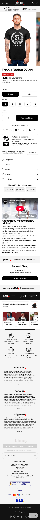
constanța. (13, 421)
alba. (15, 429)
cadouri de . (19, 399)
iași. (29, 419)
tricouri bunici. (31, 376)
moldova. (31, 418)
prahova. (12, 425)
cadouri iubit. (8, 404)
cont (7, 446)
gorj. (24, 429)
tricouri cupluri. (8, 377)
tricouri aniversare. (20, 372)
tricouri (8, 372)
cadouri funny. (27, 394)
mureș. (31, 422)
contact (30, 446)
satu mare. (25, 424)
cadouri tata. (12, 397)
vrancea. (20, 429)
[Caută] (7, 3)
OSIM (28, 476)
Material (7, 169)
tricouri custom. (8, 382)
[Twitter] (25, 516)
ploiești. (33, 421)
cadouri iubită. (16, 404)
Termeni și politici (20, 512)
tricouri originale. (27, 382)
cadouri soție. (8, 402)
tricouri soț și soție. (30, 379)
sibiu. (22, 422)
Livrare (7, 164)
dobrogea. (24, 419)
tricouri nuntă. (27, 377)
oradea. (6, 422)
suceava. (31, 424)
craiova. (19, 421)
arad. (14, 422)
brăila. (11, 422)
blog (22, 296)
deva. (20, 424)
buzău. (10, 424)
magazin (32, 296)
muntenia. (12, 419)
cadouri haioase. (17, 402)
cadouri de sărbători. (29, 402)
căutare (22, 446)
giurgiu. (28, 429)
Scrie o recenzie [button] (20, 278)
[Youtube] (18, 516)
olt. (32, 427)
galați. (29, 421)
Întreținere (8, 179)
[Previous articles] (4, 319)
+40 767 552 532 (21, 471)
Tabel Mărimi (32, 152)
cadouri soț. (29, 400)
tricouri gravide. (18, 377)
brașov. (24, 421)
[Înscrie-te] (35, 455)
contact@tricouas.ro (22, 473)
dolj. (20, 425)
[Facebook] (10, 516)
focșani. (6, 425)
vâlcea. (29, 427)
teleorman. (7, 429)
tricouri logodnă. (19, 379)
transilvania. (20, 418)
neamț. (13, 427)
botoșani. (15, 424)
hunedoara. (18, 427)
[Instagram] (14, 516)
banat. (26, 418)
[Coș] (37, 3)
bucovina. (18, 419)
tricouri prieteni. (9, 380)
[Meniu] (2, 3)
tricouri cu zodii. (13, 374)
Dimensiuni (8, 174)
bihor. (23, 425)
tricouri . (8, 371)
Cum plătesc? (9, 160)
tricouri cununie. (9, 379)
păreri (14, 446)
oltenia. (6, 419)
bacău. (26, 422)
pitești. (19, 422)
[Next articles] (35, 319)
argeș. (24, 427)
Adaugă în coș (28, 118)
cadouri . (9, 394)
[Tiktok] (22, 516)
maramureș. (29, 425)
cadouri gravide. (20, 400)
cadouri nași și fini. (25, 405)
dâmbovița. (7, 427)
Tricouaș (16, 507)
